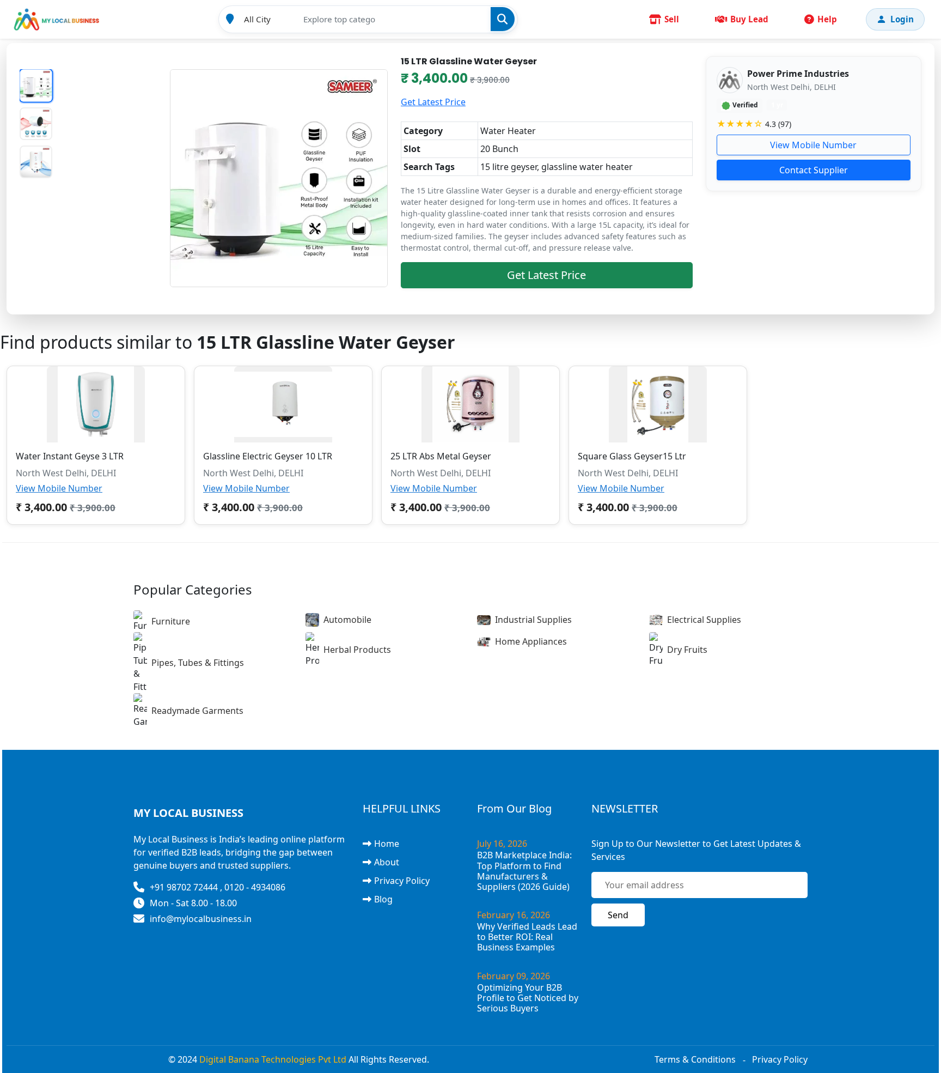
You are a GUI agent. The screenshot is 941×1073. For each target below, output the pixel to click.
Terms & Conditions (695, 1059)
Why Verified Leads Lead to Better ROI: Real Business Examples (527, 936)
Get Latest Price (433, 102)
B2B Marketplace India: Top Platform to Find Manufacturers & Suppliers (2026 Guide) (524, 871)
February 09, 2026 (513, 976)
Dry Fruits (687, 650)
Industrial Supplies (533, 620)
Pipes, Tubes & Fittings (197, 663)
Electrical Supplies (704, 620)
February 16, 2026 (513, 915)
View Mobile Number (813, 145)
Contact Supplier (813, 170)
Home (386, 844)
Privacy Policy (402, 881)
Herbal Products (357, 650)
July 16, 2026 (502, 844)
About (386, 862)
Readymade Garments (197, 711)
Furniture (170, 621)
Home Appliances (531, 641)
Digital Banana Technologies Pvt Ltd (272, 1059)
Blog (383, 899)
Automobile (347, 620)
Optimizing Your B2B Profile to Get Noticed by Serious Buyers (527, 997)
